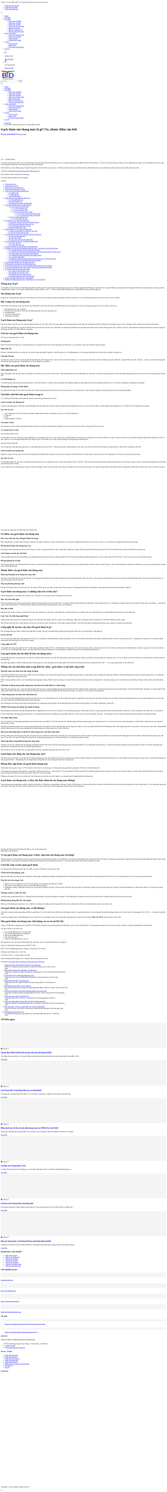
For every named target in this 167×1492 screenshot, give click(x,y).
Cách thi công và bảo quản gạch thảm (17, 269)
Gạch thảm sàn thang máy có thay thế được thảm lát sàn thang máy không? (28, 266)
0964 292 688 (9, 59)
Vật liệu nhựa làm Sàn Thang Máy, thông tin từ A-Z (24, 171)
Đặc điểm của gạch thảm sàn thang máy (17, 198)
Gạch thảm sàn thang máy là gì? (15, 189)
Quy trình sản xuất (19, 208)
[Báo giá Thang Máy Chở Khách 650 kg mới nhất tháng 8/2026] (84, 1224)
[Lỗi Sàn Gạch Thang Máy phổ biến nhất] (84, 1186)
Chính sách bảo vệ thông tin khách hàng (17, 1364)
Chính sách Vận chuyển (12, 1359)
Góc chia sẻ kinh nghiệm (16, 47)
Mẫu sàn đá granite (14, 28)
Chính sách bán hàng (11, 1357)
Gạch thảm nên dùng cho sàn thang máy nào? (19, 262)
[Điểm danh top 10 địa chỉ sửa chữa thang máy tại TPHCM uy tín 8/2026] (84, 1110)
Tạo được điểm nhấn (16, 257)
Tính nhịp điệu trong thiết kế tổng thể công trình (25, 260)
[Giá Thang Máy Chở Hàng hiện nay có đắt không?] (84, 1073)
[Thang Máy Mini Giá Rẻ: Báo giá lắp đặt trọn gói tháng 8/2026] (84, 1035)
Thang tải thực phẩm (15, 40)
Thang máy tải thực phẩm (16, 26)
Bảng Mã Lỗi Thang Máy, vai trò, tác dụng (18, 986)
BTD (15, 1487)
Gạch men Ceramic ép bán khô (28, 215)
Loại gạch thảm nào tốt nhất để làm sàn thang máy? (21, 246)
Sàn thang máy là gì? (12, 186)
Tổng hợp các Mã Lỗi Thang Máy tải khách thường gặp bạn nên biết (26, 991)
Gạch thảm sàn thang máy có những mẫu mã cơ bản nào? (23, 234)
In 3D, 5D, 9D (14, 243)
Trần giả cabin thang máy (16, 31)
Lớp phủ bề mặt (14, 196)
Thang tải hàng (13, 38)
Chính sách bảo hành (11, 7)
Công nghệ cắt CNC (16, 245)
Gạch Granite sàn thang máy (18, 217)
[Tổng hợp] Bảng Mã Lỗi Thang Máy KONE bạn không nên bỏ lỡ (25, 1001)
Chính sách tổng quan (11, 1355)
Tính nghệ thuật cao (16, 200)
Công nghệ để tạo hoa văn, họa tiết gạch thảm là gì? (21, 241)
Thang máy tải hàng (15, 24)
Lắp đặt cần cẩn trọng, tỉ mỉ (18, 272)
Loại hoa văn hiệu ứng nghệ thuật (21, 239)
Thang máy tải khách (15, 21)
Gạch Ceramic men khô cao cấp (28, 213)
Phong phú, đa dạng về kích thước (20, 203)
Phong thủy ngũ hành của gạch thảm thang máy (20, 264)
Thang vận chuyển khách (16, 35)
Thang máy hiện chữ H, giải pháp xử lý (17, 996)
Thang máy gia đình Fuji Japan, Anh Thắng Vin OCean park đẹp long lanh (25, 1324)
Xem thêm (4, 1059)
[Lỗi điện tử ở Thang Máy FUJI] (84, 1148)
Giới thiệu (8, 17)
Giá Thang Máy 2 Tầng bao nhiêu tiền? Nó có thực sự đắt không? (25, 1006)
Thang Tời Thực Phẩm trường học (10, 1301)
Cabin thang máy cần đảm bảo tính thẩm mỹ (24, 253)
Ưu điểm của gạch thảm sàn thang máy (17, 220)
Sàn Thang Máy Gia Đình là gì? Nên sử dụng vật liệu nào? (27, 962)
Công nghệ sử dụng (20, 210)
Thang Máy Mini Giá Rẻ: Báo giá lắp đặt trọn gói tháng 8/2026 (26, 1052)
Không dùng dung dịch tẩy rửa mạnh (21, 276)
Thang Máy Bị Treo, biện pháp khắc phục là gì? (19, 975)
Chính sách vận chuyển (12, 5)
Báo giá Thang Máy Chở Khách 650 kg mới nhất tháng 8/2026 (26, 1241)
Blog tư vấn (12, 45)
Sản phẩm (8, 19)
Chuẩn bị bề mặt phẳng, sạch (19, 271)
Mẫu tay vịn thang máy (16, 30)
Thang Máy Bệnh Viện (7, 1280)
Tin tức (7, 42)
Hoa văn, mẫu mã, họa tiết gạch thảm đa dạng (24, 222)
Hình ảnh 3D (14, 194)
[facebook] (83, 1483)
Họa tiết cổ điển (15, 238)
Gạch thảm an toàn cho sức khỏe (20, 226)
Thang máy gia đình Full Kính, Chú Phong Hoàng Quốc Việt (21, 1332)
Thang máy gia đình (15, 23)
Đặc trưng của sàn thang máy (14, 187)
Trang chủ (8, 123)
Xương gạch (13, 193)
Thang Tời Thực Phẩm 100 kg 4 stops (11, 1312)
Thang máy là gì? (10, 184)
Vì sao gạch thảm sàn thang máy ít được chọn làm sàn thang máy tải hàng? (28, 267)
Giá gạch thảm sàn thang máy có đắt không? (19, 278)
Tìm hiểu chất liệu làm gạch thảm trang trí (18, 205)
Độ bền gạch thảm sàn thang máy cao (21, 224)
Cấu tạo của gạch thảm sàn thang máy (17, 191)
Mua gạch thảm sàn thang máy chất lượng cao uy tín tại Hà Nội (25, 279)
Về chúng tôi (9, 1365)
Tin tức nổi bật (13, 44)
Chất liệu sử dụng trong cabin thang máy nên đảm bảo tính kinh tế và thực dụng (34, 252)
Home (6, 16)
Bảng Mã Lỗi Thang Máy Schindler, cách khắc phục (21, 970)
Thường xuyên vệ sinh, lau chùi (20, 274)
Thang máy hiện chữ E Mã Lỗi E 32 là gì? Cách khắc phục (23, 965)
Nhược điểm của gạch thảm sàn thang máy (18, 229)
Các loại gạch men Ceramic (22, 212)
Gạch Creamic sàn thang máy (19, 207)
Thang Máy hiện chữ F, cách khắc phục (17, 980)
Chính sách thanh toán (11, 9)
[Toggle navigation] (1, 13)
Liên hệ (7, 49)
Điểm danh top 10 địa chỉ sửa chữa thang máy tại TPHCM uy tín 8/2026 (29, 1128)
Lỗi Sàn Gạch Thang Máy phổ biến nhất (17, 1203)
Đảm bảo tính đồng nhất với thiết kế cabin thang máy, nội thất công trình (32, 259)
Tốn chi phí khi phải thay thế (18, 233)
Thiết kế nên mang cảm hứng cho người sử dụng (25, 255)
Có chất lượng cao (15, 201)
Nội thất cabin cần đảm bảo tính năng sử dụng (24, 250)
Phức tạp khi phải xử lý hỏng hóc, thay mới (23, 231)
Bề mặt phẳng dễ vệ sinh (17, 227)
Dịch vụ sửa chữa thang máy (8, 1291)
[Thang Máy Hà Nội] (8, 79)
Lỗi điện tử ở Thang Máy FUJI (14, 1012)
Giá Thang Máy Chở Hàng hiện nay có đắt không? (21, 1090)
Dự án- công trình (10, 33)
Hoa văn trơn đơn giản (17, 236)
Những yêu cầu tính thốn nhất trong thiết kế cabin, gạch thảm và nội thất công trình (31, 248)
